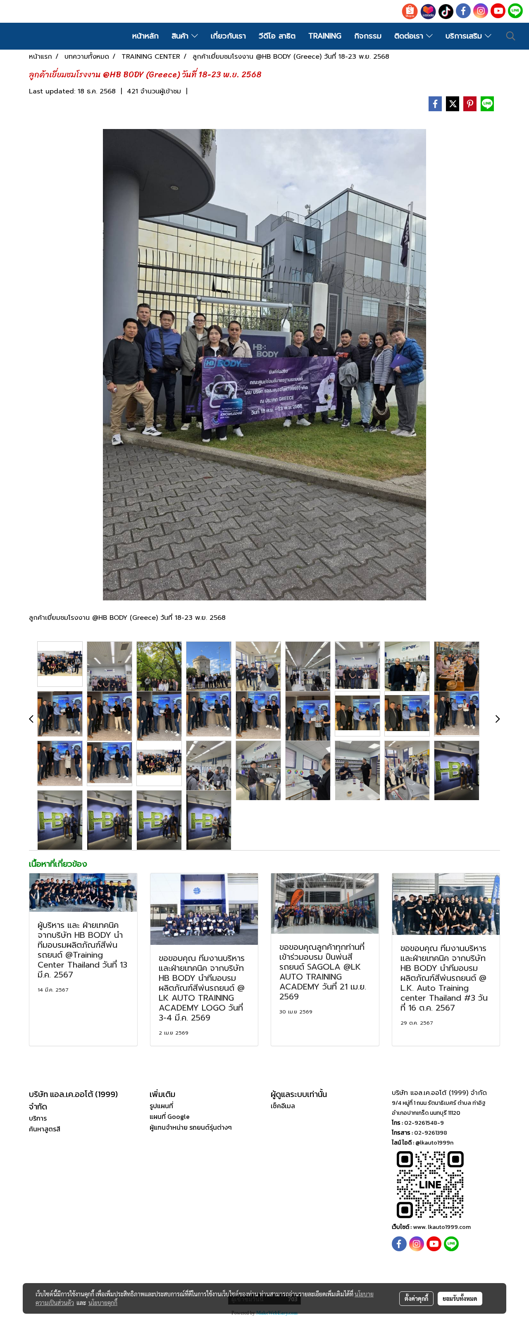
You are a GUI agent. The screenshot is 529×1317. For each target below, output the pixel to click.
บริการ (38, 1118)
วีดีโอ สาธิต (277, 36)
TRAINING (324, 36)
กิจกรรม (367, 36)
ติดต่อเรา (410, 36)
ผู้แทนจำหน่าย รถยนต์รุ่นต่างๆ (191, 1127)
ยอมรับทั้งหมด (460, 1298)
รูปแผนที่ (161, 1106)
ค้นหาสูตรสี (44, 1129)
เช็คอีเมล (283, 1106)
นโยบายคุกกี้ (102, 1302)
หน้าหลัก (145, 36)
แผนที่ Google (170, 1116)
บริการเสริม (465, 36)
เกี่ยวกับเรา (228, 36)
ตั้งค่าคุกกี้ (416, 1298)
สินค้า (181, 36)
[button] (511, 36)
